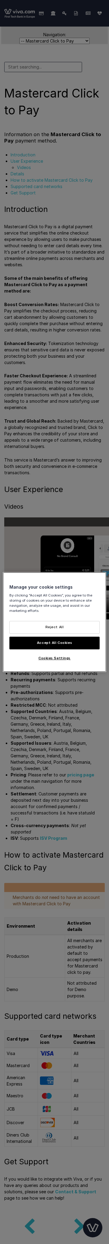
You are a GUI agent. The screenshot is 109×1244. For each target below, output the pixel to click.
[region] (54, 622)
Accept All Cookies (54, 643)
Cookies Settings (54, 658)
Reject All (54, 627)
